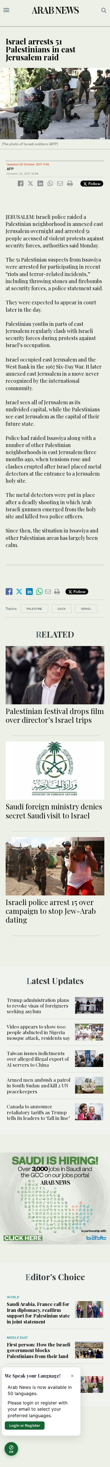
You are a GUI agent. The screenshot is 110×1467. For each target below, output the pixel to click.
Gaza (62, 608)
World (13, 1297)
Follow (93, 183)
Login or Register (24, 1425)
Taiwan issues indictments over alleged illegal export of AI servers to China (38, 1059)
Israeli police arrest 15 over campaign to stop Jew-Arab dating (51, 911)
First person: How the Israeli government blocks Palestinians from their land (38, 1350)
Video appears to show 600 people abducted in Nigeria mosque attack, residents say (38, 1032)
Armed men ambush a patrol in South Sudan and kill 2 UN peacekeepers (38, 1085)
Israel (86, 608)
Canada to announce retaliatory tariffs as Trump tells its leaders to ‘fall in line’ (38, 1112)
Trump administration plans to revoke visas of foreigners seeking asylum (38, 1006)
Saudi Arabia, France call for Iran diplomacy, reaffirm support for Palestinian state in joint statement (38, 1312)
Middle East (17, 1338)
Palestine (34, 608)
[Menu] (6, 10)
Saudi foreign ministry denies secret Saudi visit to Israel (54, 810)
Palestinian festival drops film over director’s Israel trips (55, 715)
